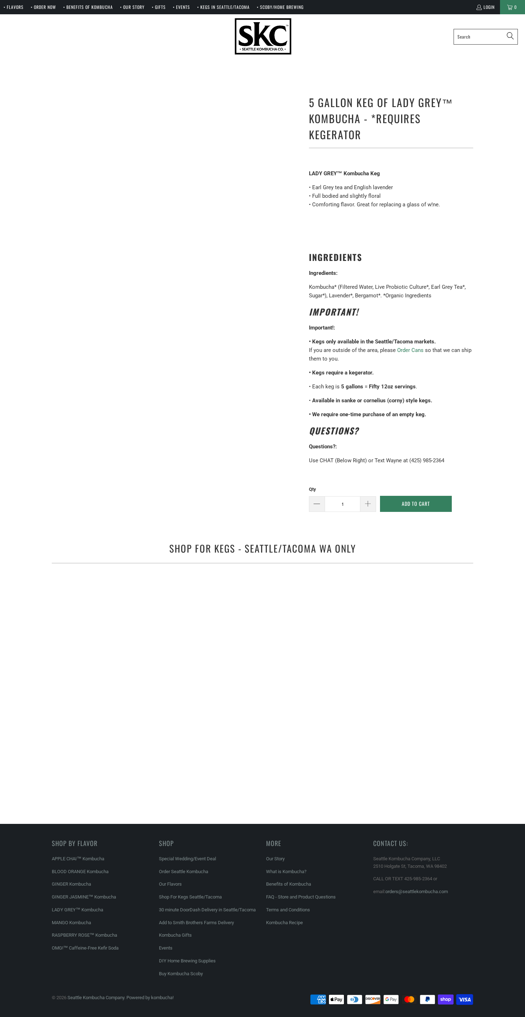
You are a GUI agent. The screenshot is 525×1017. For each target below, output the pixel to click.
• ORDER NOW (43, 7)
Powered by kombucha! (150, 997)
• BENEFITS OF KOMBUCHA (88, 7)
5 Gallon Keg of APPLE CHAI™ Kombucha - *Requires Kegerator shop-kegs (120, 606)
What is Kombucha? (286, 871)
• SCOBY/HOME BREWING (280, 7)
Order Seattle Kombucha (183, 871)
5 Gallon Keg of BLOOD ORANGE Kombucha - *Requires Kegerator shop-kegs (262, 641)
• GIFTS (159, 7)
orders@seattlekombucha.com (416, 891)
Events (165, 948)
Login (489, 7)
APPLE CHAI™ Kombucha (78, 858)
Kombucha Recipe (284, 922)
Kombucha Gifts (175, 935)
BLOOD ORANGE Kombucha (80, 871)
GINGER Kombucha (71, 884)
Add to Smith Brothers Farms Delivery (196, 922)
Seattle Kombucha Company (96, 997)
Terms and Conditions (288, 909)
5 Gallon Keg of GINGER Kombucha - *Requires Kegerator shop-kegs (405, 606)
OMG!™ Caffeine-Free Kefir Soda (85, 948)
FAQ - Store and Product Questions (301, 897)
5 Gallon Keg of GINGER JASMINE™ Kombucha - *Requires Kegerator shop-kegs (120, 768)
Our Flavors (170, 884)
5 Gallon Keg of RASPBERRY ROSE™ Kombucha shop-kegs (405, 768)
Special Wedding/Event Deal (187, 858)
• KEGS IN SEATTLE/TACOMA (223, 7)
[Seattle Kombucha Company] (263, 36)
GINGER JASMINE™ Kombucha (84, 897)
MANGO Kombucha (71, 922)
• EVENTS (181, 7)
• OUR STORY (132, 7)
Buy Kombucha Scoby (181, 973)
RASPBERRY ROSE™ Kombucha (84, 935)
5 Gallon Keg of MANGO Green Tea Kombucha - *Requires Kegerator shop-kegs (262, 768)
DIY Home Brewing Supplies (187, 960)
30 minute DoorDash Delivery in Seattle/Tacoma (207, 909)
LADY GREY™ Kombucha (77, 909)
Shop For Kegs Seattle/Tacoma (190, 897)
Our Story (275, 858)
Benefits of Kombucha (288, 884)
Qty (312, 489)
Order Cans (410, 350)
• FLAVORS (14, 7)
